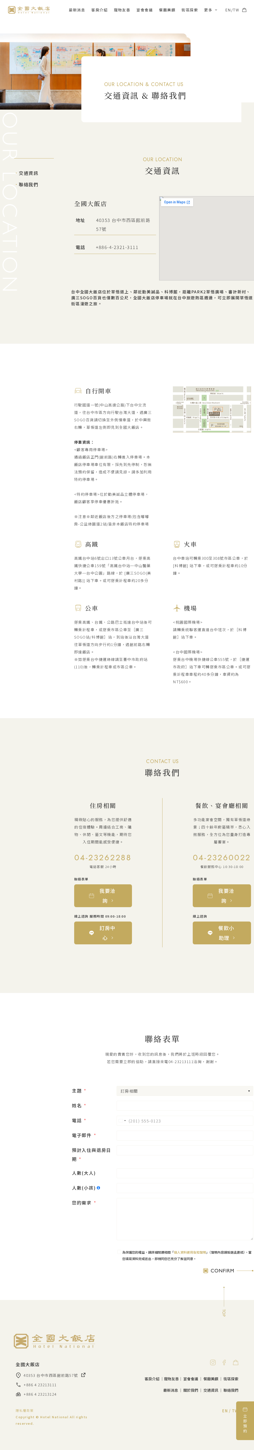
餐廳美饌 (167, 9)
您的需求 (82, 1202)
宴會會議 (144, 9)
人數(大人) (84, 1173)
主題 (77, 1090)
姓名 (77, 1105)
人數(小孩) (84, 1187)
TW (236, 9)
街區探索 (190, 9)
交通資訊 (26, 173)
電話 (77, 1120)
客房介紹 (99, 9)
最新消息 (77, 9)
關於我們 (190, 1390)
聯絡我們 (26, 184)
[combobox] (122, 1120)
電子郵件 (82, 1135)
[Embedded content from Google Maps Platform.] (206, 238)
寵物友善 (122, 9)
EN (228, 9)
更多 (208, 9)
